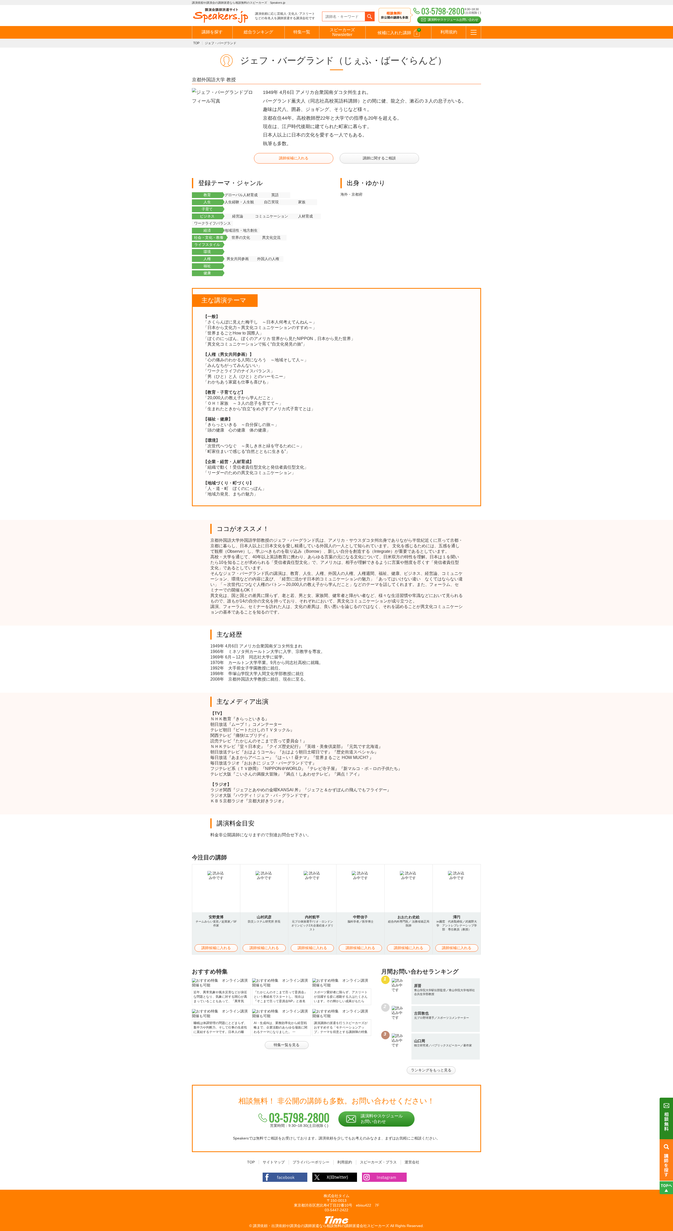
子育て (207, 209)
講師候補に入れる (293, 158)
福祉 (207, 266)
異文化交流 (271, 237)
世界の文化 (241, 237)
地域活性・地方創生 (241, 230)
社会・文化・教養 (208, 237)
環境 (207, 252)
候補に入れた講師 (399, 31)
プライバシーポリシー (311, 1162)
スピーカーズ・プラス (378, 1162)
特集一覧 (301, 32)
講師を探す (212, 32)
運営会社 (412, 1162)
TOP (196, 43)
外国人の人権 (268, 259)
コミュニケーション (271, 216)
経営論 (237, 216)
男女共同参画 (238, 259)
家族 (301, 202)
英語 (275, 195)
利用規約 (448, 32)
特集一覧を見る (286, 1045)
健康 (207, 273)
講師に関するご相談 (379, 158)
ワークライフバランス (212, 223)
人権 (207, 259)
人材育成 (305, 216)
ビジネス (207, 216)
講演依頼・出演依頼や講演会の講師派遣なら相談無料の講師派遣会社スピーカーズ (321, 1226)
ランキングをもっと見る (431, 1070)
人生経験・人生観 (239, 202)
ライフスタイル (207, 244)
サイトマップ (274, 1162)
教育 (207, 195)
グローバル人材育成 (241, 195)
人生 (207, 202)
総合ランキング (258, 32)
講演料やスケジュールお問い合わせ (453, 20)
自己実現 (271, 202)
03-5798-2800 (299, 1117)
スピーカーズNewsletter (342, 32)
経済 (207, 230)
